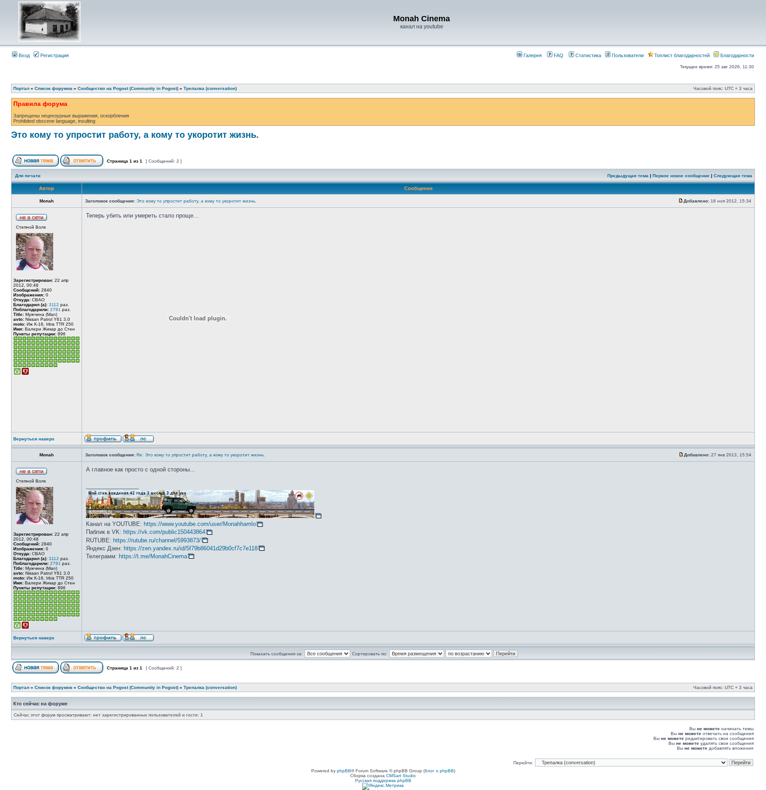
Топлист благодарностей (682, 55)
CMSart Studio (401, 775)
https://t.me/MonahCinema (153, 556)
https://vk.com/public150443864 (164, 532)
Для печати (27, 175)
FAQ (557, 55)
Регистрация (54, 55)
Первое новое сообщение (681, 175)
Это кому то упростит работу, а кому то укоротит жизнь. (135, 135)
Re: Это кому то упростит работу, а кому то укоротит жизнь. (201, 454)
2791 (55, 309)
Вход (23, 55)
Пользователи (627, 55)
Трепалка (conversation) (210, 88)
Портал (21, 88)
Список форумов (53, 88)
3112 (54, 304)
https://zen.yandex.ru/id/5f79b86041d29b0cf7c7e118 (191, 548)
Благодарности (736, 55)
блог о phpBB (439, 770)
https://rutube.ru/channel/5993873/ (157, 540)
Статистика (587, 55)
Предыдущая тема (628, 175)
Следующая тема (733, 175)
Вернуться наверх (34, 438)
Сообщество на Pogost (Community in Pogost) (128, 88)
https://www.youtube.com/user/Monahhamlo (200, 524)
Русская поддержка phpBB (383, 780)
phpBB (344, 770)
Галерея (532, 55)
